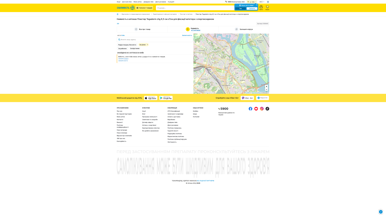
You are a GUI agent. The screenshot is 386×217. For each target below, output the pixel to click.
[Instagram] (262, 125)
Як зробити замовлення (150, 131)
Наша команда (122, 133)
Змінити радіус (123, 58)
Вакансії (119, 122)
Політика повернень (174, 128)
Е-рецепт (171, 2)
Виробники (171, 119)
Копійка (195, 111)
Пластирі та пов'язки (186, 14)
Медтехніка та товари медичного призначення (136, 14)
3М (118, 23)
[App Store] (150, 98)
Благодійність (121, 141)
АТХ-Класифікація (174, 111)
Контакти (120, 119)
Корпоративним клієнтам (151, 128)
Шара (195, 114)
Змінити (252, 8)
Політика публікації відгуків (177, 139)
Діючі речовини (160, 2)
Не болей (196, 117)
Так (240, 8)
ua (261, 2)
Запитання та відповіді (175, 114)
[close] (257, 5)
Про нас (119, 111)
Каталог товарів (145, 8)
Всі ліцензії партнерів (124, 114)
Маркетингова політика (176, 136)
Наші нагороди (122, 130)
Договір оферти (147, 122)
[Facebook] (250, 125)
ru (263, 2)
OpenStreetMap (256, 93)
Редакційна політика (175, 133)
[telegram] (262, 98)
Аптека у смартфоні (149, 125)
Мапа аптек (138, 2)
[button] (266, 86)
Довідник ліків (148, 2)
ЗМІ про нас (121, 138)
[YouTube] (256, 125)
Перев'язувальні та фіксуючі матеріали (165, 14)
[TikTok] (267, 125)
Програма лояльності (149, 117)
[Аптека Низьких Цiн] (126, 8)
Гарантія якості (173, 131)
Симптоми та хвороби (150, 119)
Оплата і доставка (174, 117)
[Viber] (247, 98)
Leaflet (247, 93)
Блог (143, 114)
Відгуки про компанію (124, 135)
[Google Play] (166, 98)
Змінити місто (187, 35)
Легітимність (172, 142)
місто (121, 35)
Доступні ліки (127, 2)
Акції (118, 2)
